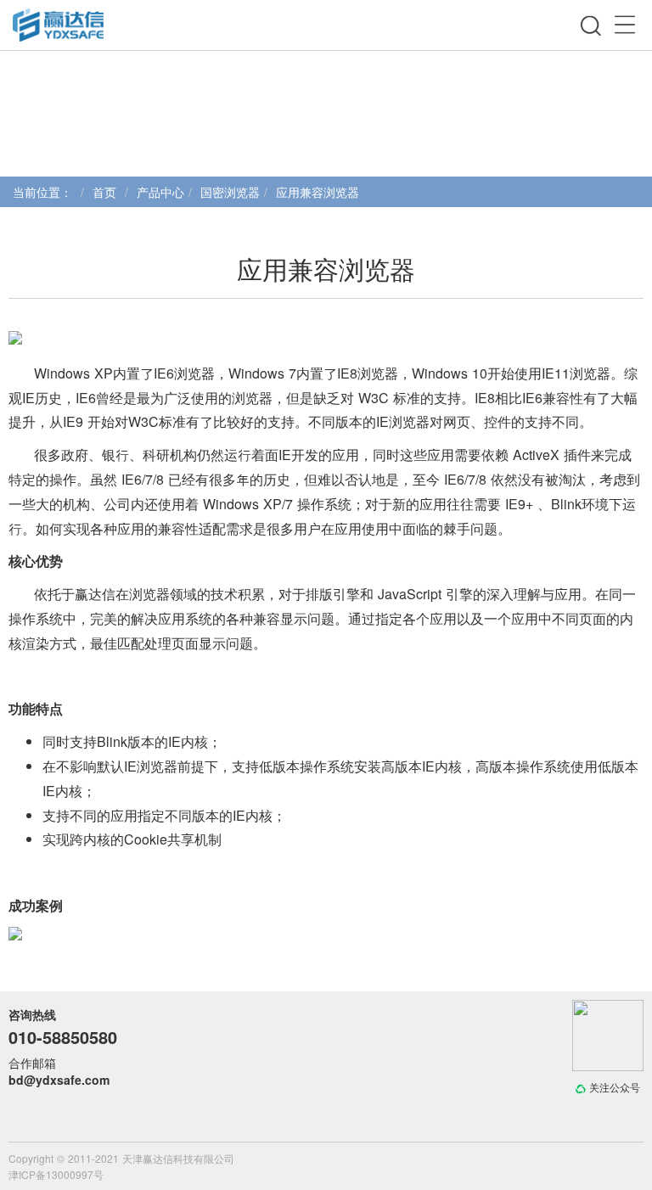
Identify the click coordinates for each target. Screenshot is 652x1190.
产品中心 (160, 191)
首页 (104, 191)
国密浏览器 (230, 191)
